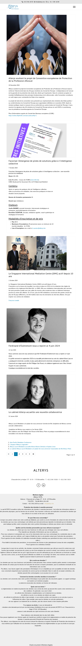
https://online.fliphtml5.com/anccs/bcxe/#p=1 (23, 115)
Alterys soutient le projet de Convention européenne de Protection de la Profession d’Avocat (40, 79)
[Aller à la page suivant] (29, 454)
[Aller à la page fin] (33, 454)
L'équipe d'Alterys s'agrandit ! (19, 444)
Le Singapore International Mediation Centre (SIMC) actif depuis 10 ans (41, 275)
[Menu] (74, 7)
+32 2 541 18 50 (28, 2)
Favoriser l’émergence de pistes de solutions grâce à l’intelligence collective (40, 162)
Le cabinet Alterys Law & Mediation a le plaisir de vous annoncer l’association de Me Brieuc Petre (40, 449)
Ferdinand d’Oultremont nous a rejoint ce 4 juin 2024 (34, 345)
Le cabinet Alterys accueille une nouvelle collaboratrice (35, 412)
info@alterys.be (40, 2)
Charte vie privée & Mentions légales (41, 645)
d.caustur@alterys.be (39, 228)
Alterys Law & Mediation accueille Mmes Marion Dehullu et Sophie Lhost (32, 446)
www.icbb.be (34, 180)
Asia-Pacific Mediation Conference (20, 442)
